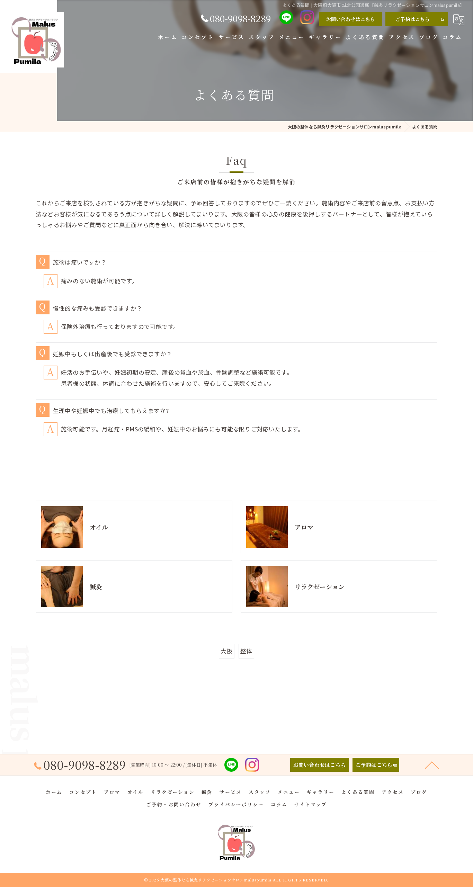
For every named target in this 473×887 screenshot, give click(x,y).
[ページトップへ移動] (432, 765)
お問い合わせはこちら (350, 19)
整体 (246, 651)
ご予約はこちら (412, 19)
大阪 (226, 651)
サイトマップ (310, 804)
